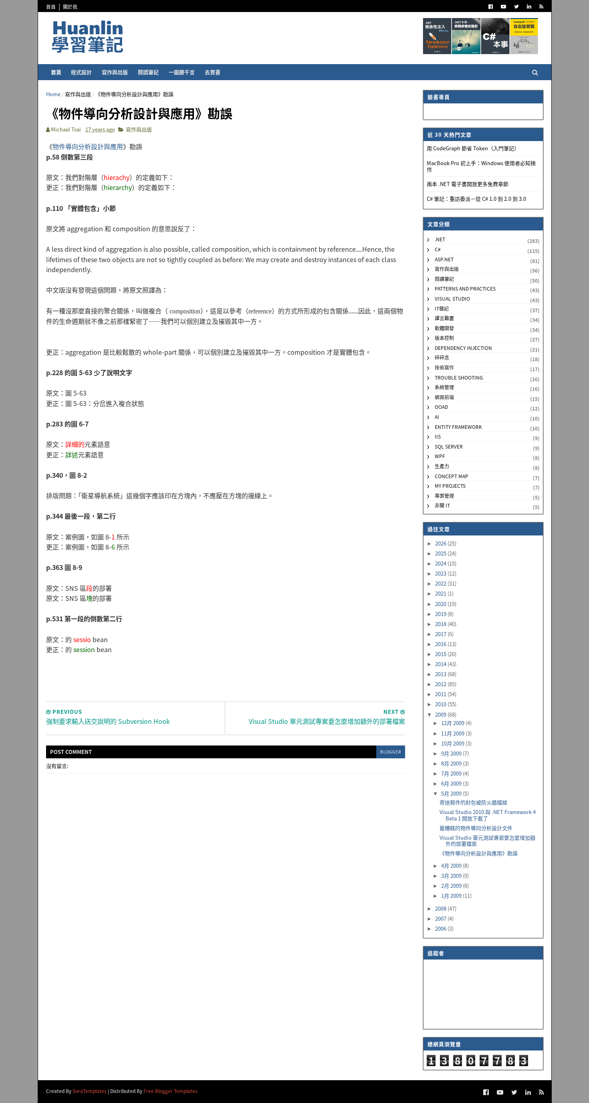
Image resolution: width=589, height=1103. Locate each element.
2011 (441, 694)
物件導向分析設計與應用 (87, 146)
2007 (441, 918)
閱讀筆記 (148, 72)
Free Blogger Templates (170, 1090)
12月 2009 (453, 723)
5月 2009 (452, 793)
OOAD (441, 406)
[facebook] (490, 6)
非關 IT (442, 505)
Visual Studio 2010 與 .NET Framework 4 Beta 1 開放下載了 (488, 815)
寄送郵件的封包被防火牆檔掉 (473, 802)
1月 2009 (452, 895)
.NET (440, 239)
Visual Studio (452, 298)
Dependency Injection (463, 347)
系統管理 (444, 387)
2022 (441, 583)
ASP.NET (444, 259)
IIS (438, 436)
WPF (440, 456)
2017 (441, 634)
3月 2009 (452, 875)
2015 (441, 654)
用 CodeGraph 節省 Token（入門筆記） (473, 148)
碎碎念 (442, 357)
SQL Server (449, 446)
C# (438, 249)
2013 (441, 674)
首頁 (51, 6)
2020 (441, 604)
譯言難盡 (444, 318)
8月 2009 (452, 763)
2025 (441, 553)
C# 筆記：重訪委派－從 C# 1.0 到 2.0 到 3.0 (476, 198)
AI (437, 416)
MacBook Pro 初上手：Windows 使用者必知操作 (481, 166)
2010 (441, 704)
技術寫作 (444, 367)
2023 (441, 573)
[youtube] (503, 6)
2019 (441, 614)
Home (53, 94)
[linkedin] (529, 6)
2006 (441, 928)
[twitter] (516, 6)
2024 (441, 563)
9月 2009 (452, 753)
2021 (441, 593)
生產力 (442, 466)
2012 (441, 684)
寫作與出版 (115, 72)
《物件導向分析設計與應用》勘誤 (479, 853)
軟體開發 (444, 328)
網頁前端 (444, 397)
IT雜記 (442, 308)
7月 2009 (452, 773)
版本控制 (444, 337)
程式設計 (81, 72)
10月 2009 (453, 743)
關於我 (70, 6)
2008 (441, 908)
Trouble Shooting (459, 377)
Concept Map (451, 476)
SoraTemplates (90, 1090)
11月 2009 (453, 733)
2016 (441, 644)
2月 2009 (452, 885)
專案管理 (444, 495)
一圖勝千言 (182, 72)
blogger (390, 752)
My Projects (450, 485)
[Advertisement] (225, 673)
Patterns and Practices (465, 288)
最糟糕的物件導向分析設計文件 (476, 828)
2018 (441, 624)
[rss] (541, 6)
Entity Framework (458, 426)
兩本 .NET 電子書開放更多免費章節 (467, 184)
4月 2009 (452, 865)
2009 (441, 714)
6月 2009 (452, 783)
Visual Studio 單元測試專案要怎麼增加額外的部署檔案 (487, 841)
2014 (441, 664)
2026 (441, 543)
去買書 (212, 72)
